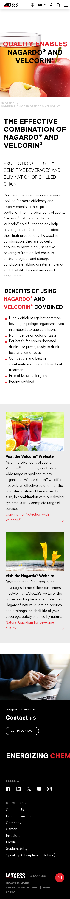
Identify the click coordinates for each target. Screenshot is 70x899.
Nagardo (8, 103)
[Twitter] (29, 789)
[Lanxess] (18, 877)
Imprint (47, 888)
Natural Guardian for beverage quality (35, 581)
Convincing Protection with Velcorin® (35, 467)
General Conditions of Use (22, 888)
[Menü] (66, 4)
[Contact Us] (59, 877)
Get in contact (22, 731)
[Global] (32, 4)
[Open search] (58, 4)
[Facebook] (8, 789)
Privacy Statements (18, 883)
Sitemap (10, 892)
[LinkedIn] (18, 789)
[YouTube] (39, 789)
